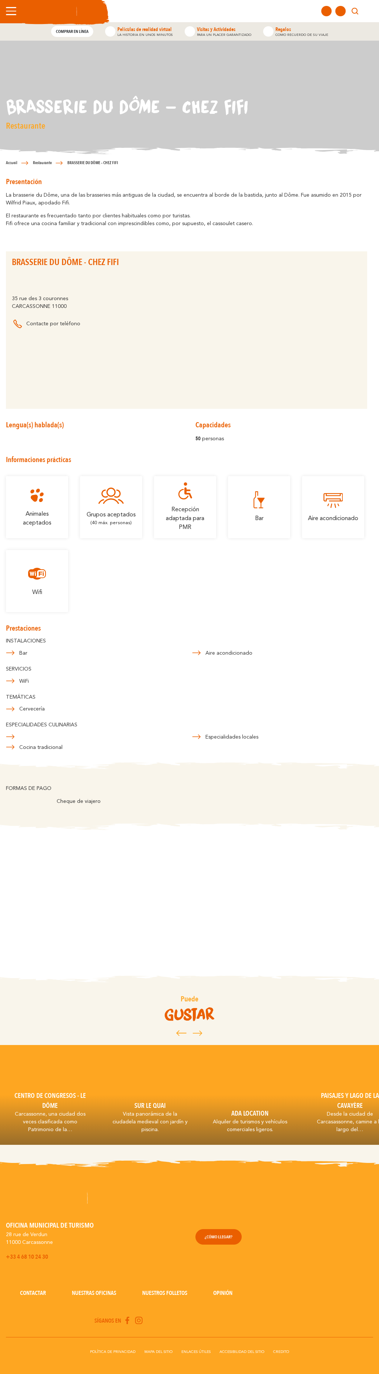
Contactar (33, 1293)
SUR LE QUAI (150, 1105)
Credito (281, 1352)
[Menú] (9, 11)
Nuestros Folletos (164, 1293)
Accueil (11, 163)
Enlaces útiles (196, 1352)
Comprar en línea (72, 31)
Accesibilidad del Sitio (241, 1352)
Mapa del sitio (158, 1352)
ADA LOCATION (250, 1113)
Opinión (222, 1293)
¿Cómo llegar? (218, 1237)
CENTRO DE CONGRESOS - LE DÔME (50, 1100)
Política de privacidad (112, 1352)
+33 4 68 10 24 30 (27, 1257)
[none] (368, 11)
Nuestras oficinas (94, 1293)
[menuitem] (368, 11)
